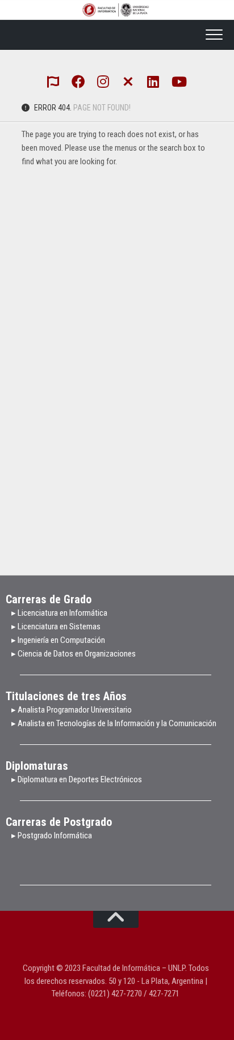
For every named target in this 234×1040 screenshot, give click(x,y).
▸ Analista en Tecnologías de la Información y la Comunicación (113, 723)
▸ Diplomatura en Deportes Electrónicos (76, 779)
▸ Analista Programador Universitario (71, 710)
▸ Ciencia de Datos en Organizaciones (73, 654)
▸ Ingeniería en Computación (59, 640)
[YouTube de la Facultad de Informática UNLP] (178, 80)
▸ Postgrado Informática (51, 835)
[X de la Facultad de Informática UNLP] (128, 80)
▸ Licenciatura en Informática (59, 613)
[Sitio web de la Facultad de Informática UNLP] (53, 80)
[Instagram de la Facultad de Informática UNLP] (103, 80)
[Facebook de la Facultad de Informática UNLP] (78, 80)
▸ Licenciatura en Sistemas (56, 626)
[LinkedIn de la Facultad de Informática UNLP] (153, 80)
